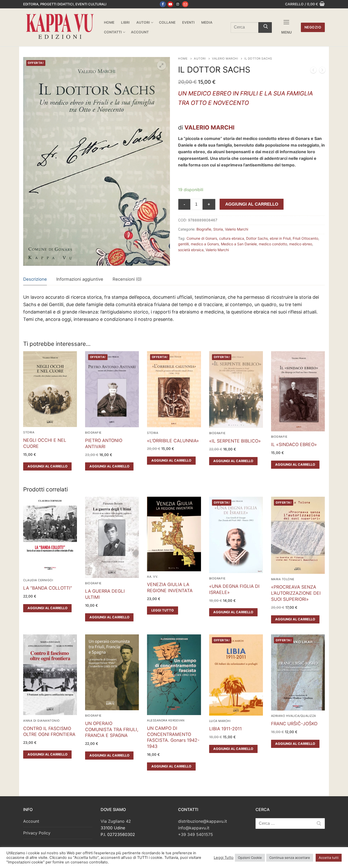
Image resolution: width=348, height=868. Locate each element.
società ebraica (191, 250)
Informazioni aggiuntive (79, 279)
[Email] (185, 4)
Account (31, 821)
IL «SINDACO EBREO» (294, 444)
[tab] (35, 279)
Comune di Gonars (201, 238)
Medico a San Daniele (239, 244)
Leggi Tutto (224, 857)
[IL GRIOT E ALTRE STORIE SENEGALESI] (322, 71)
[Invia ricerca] (265, 27)
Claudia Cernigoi (38, 580)
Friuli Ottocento (305, 238)
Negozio (313, 27)
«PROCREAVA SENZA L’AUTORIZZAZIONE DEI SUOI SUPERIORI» (296, 593)
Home (183, 58)
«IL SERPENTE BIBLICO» (235, 441)
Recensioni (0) (127, 279)
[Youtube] (170, 4)
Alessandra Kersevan (166, 720)
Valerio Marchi (225, 58)
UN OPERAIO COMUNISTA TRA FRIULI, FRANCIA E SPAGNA (111, 729)
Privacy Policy (36, 832)
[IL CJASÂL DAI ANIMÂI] (313, 71)
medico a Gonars (205, 244)
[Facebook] (163, 4)
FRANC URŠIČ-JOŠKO (294, 723)
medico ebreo (300, 244)
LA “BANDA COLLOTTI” (47, 588)
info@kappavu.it (193, 827)
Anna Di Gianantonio (41, 720)
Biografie (203, 229)
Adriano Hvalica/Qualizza (293, 716)
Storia (218, 229)
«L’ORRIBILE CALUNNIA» (173, 440)
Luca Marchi (220, 721)
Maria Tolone (283, 579)
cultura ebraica (231, 238)
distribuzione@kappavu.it (202, 821)
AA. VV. (152, 576)
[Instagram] (178, 4)
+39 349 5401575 (195, 834)
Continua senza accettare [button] (289, 858)
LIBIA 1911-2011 (225, 728)
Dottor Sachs (257, 238)
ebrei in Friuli (280, 238)
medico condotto (273, 244)
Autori (200, 58)
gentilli (183, 244)
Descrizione (35, 279)
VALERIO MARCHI (209, 127)
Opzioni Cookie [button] (250, 858)
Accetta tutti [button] (329, 858)
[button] (161, 65)
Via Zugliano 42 (116, 821)
